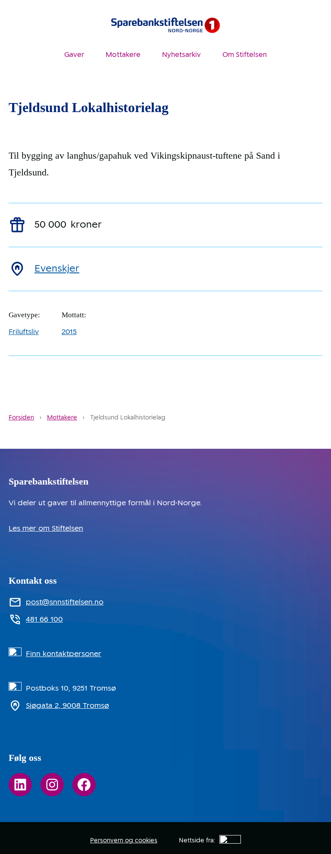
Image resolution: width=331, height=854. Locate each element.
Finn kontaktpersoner (63, 653)
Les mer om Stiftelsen (46, 528)
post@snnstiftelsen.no (64, 601)
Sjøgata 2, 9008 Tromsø (67, 705)
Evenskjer (56, 268)
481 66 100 (44, 619)
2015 (69, 331)
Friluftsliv (24, 331)
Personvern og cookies (123, 840)
